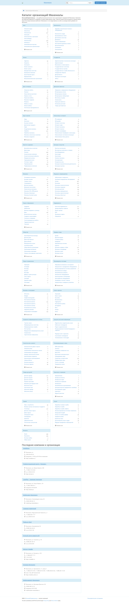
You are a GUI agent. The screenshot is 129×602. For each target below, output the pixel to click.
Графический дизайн (29, 297)
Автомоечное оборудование (62, 274)
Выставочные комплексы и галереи (63, 150)
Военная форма (59, 237)
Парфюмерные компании (30, 166)
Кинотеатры (58, 156)
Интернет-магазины (60, 127)
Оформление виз (28, 420)
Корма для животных (60, 101)
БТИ (56, 212)
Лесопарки (26, 282)
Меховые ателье (59, 253)
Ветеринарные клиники (60, 94)
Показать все (29, 49)
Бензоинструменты (29, 362)
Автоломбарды (28, 38)
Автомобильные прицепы (61, 272)
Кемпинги (26, 418)
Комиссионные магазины (30, 189)
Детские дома (27, 237)
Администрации (59, 63)
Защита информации (60, 41)
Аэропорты (57, 391)
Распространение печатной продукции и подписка (65, 329)
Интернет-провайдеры (60, 131)
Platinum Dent (27, 522)
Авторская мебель (28, 90)
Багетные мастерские (60, 148)
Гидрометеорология (29, 222)
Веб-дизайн (58, 121)
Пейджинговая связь (60, 360)
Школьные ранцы (28, 391)
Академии (26, 206)
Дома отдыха (27, 412)
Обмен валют (27, 439)
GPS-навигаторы (59, 346)
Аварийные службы (59, 406)
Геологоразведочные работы (31, 220)
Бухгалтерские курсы (29, 74)
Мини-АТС (57, 352)
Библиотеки (27, 208)
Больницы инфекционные (61, 191)
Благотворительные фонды (31, 235)
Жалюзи (26, 92)
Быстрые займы (28, 438)
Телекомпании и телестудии (62, 337)
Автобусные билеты (60, 377)
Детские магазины (28, 185)
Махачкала (47, 2)
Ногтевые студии (28, 162)
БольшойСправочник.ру (31, 598)
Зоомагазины (58, 99)
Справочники (27, 332)
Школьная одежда (28, 389)
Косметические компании (30, 154)
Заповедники (27, 416)
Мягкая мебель (28, 105)
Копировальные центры (30, 307)
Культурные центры (60, 166)
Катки (56, 311)
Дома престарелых (29, 239)
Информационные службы (30, 327)
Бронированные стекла (60, 35)
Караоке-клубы (28, 280)
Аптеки (56, 181)
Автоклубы (26, 34)
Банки (25, 434)
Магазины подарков (29, 99)
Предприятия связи (60, 364)
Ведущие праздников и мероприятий (64, 422)
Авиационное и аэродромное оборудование (66, 266)
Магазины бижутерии (29, 193)
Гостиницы (26, 408)
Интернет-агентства (60, 123)
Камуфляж (57, 241)
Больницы (57, 183)
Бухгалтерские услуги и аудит (62, 420)
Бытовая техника (28, 179)
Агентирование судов (60, 389)
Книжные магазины (59, 158)
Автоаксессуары (28, 28)
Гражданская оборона (60, 72)
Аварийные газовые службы (62, 404)
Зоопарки (26, 278)
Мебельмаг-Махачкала (30, 495)
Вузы (25, 212)
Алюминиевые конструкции (31, 352)
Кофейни (26, 131)
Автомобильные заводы (61, 270)
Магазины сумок (59, 251)
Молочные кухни (28, 385)
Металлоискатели (59, 45)
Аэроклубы (57, 293)
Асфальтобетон (28, 360)
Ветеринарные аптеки (60, 92)
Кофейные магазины (29, 132)
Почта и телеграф (59, 362)
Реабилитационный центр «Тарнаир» (34, 464)
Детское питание (28, 379)
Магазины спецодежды (60, 249)
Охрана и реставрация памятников (33, 253)
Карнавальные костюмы (61, 243)
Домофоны (57, 39)
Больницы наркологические (62, 193)
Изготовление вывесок (29, 303)
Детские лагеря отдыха (30, 410)
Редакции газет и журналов (61, 333)
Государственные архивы (61, 68)
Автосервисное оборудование (62, 278)
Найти (90, 2)
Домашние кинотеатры (29, 187)
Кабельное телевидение (61, 325)
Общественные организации (31, 247)
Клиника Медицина (29, 565)
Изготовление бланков (29, 299)
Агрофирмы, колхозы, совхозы (62, 280)
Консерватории (58, 160)
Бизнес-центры (58, 210)
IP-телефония (58, 119)
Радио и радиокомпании (61, 327)
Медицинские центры (29, 158)
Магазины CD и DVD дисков (31, 191)
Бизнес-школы (27, 68)
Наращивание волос (29, 160)
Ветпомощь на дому (60, 97)
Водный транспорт (59, 393)
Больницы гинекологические (62, 185)
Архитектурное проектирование (32, 358)
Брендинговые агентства (30, 70)
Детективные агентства (60, 37)
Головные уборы (59, 239)
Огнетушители (58, 49)
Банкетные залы (59, 418)
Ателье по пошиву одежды (61, 414)
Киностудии (58, 154)
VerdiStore (26, 448)
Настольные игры (28, 387)
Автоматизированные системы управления (65, 268)
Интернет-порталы (59, 129)
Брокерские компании (29, 72)
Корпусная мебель (28, 97)
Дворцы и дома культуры (30, 274)
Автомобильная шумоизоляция (32, 46)
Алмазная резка (28, 348)
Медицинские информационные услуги (34, 330)
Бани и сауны (58, 296)
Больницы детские (59, 189)
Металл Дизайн (28, 549)
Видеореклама (28, 76)
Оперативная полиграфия (30, 311)
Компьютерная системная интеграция (64, 135)
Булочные (26, 121)
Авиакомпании (58, 375)
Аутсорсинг (27, 64)
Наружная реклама (29, 309)
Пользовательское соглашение (95, 598)
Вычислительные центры (30, 214)
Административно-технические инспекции (65, 61)
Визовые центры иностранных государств (34, 406)
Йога (56, 307)
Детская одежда (28, 375)
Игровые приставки (29, 381)
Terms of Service (54, 600)
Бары (25, 119)
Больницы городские (60, 187)
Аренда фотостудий (60, 412)
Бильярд (26, 268)
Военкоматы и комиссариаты (62, 64)
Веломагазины (58, 299)
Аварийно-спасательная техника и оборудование (63, 29)
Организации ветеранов (30, 249)
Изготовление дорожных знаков (62, 43)
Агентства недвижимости (61, 206)
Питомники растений (60, 103)
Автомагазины (27, 40)
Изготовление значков (29, 305)
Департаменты (58, 74)
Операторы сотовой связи (61, 358)
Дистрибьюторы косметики (30, 148)
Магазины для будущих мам (31, 383)
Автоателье (27, 30)
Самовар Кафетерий (29, 508)
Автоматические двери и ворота (32, 346)
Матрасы (26, 101)
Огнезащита (58, 47)
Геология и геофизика (29, 218)
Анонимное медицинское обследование (65, 179)
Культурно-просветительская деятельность (65, 164)
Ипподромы (58, 305)
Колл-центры (27, 329)
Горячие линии (28, 323)
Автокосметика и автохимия (31, 36)
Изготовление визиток (29, 301)
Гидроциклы (58, 301)
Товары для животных (60, 105)
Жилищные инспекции (60, 76)
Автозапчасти (27, 32)
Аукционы (26, 63)
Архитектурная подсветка (30, 356)
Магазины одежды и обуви (61, 247)
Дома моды (27, 150)
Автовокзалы (58, 383)
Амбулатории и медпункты (61, 177)
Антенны (57, 348)
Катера (56, 309)
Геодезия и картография (30, 216)
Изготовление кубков (60, 303)
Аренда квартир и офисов (61, 208)
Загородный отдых (28, 414)
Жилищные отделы (59, 214)
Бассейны (57, 297)
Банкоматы (27, 436)
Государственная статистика (62, 66)
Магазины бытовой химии (30, 195)
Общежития (58, 216)
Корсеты (57, 245)
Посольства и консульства (30, 422)
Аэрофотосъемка (59, 416)
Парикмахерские (28, 164)
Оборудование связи (60, 356)
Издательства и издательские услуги (64, 323)
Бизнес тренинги (28, 66)
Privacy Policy (46, 600)
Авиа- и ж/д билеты (29, 404)
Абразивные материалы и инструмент (64, 264)
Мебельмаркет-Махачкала (31, 580)
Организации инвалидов (30, 251)
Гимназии (26, 224)
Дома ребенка (27, 241)
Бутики (56, 235)
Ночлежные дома (28, 245)
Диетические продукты (29, 125)
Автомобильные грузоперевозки (63, 385)
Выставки (26, 272)
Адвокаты (26, 61)
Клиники (26, 152)
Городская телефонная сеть (62, 350)
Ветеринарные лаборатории (62, 96)
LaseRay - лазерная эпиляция (32, 479)
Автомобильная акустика (30, 44)
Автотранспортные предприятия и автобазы (66, 387)
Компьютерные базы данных (62, 136)
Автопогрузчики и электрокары (62, 276)
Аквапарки (26, 264)
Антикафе (26, 266)
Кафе (25, 127)
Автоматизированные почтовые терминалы (65, 410)
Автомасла (27, 42)
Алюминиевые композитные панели (33, 350)
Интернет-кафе (59, 125)
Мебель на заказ (28, 103)
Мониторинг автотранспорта (62, 354)
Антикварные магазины (30, 177)
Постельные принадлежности (31, 107)
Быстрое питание (28, 123)
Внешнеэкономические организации (33, 78)
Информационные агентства (31, 325)
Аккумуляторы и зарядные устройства (64, 282)
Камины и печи (28, 96)
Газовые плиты (28, 181)
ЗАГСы (56, 78)
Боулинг (26, 270)
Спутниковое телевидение (61, 335)
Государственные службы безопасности (65, 70)
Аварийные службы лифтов (61, 408)
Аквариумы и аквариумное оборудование (65, 90)
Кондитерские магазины (30, 129)
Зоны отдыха (27, 276)
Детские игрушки (28, 377)
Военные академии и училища (31, 210)
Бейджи (26, 296)
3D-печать (26, 293)
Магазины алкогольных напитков (32, 135)
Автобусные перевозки (60, 381)
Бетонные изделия (28, 364)
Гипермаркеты (27, 183)
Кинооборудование (59, 152)
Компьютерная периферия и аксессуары (65, 132)
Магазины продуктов (29, 136)
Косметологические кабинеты (31, 156)
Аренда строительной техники (31, 354)
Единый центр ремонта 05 (31, 536)
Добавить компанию (101, 2)
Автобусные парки (59, 379)
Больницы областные (60, 195)
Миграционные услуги (29, 243)
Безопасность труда (60, 33)
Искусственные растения (30, 94)
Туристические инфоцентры (31, 334)
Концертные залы (59, 162)
